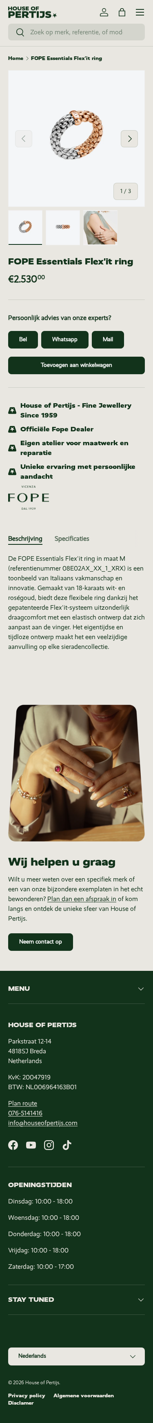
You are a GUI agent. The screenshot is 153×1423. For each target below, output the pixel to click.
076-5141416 (25, 1113)
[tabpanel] (76, 603)
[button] (122, 12)
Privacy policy (26, 1396)
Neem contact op (40, 941)
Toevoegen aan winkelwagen (76, 365)
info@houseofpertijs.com (43, 1123)
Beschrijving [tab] (25, 538)
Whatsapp (65, 339)
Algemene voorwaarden (83, 1396)
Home (15, 58)
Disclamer (20, 1403)
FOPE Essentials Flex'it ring (66, 58)
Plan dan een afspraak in (81, 899)
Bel (23, 339)
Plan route (22, 1103)
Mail (108, 339)
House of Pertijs (42, 1382)
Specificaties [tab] (72, 538)
